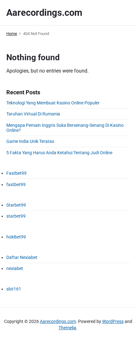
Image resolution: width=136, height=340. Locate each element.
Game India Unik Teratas (30, 141)
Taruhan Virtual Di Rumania (33, 113)
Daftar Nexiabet (21, 257)
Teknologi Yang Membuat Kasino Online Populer (53, 102)
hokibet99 (16, 236)
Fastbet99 (16, 173)
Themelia (67, 327)
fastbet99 (16, 184)
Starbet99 (16, 205)
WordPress (113, 321)
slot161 (13, 288)
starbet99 (16, 216)
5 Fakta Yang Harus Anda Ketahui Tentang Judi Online (59, 152)
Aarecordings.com (58, 321)
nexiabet (14, 268)
